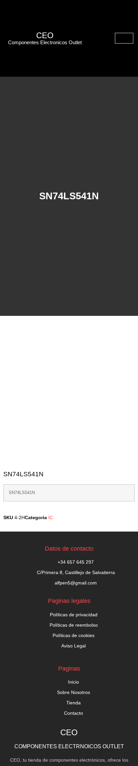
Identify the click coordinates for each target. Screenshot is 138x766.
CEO (45, 35)
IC (50, 517)
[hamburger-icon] (124, 38)
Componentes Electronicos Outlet (45, 42)
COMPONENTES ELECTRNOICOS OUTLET (69, 746)
